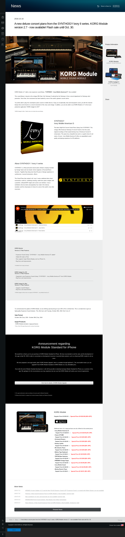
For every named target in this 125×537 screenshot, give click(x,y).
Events (3, 34)
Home (3, 17)
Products (3, 23)
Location (3, 524)
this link (22, 395)
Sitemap (120, 520)
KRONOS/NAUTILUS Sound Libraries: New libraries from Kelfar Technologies (45, 499)
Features (3, 28)
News (3, 520)
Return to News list (106, 6)
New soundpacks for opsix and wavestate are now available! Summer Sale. (45, 496)
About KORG (3, 534)
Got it (14, 530)
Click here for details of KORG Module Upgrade (54, 383)
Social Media (3, 528)
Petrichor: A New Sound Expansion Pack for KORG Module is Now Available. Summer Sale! (49, 493)
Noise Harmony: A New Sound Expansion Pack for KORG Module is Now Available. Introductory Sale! (52, 502)
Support (3, 39)
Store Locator (3, 44)
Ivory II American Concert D (83, 132)
